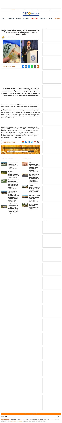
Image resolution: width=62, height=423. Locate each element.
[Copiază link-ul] (38, 66)
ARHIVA (50, 18)
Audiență (31, 9)
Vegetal (18, 18)
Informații (48, 9)
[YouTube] (35, 142)
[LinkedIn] (26, 66)
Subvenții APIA (11, 18)
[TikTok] (38, 142)
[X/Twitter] (32, 142)
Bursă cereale (34, 18)
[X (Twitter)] (29, 66)
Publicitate (25, 9)
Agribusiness (43, 18)
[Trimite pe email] (35, 66)
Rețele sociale (40, 9)
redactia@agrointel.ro (16, 421)
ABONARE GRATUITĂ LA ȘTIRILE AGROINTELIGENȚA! (21, 148)
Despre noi (4, 416)
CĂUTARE (57, 18)
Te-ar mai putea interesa (8, 159)
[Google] (23, 142)
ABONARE (12, 9)
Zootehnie (25, 18)
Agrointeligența (5, 419)
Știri (3, 18)
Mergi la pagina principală (31, 414)
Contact (18, 9)
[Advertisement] (31, 4)
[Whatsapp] (32, 66)
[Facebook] (23, 66)
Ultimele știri (26, 159)
